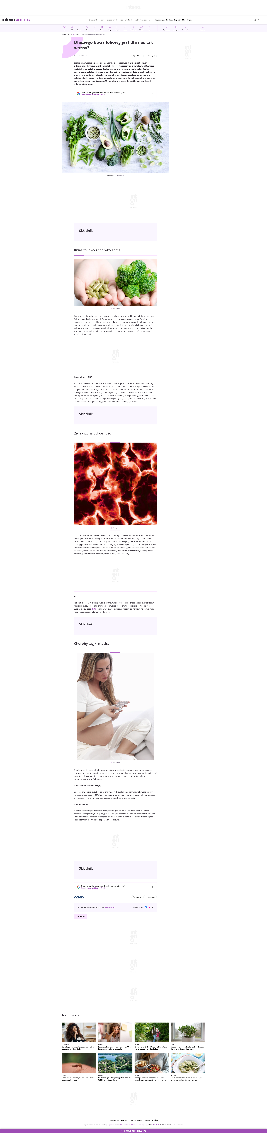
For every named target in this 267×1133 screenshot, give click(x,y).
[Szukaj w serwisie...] (255, 19)
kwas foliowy (80, 916)
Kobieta (70, 34)
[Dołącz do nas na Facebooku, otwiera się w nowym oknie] (145, 907)
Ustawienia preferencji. (138, 1124)
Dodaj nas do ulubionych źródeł (103, 95)
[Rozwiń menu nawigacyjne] (263, 19)
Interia (64, 34)
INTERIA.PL (156, 1125)
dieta (94, 609)
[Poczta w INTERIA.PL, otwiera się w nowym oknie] (259, 19)
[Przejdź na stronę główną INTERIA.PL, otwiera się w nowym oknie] (9, 20)
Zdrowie (76, 34)
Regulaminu (111, 1125)
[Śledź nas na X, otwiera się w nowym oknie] (152, 907)
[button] (110, 19)
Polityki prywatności (124, 1125)
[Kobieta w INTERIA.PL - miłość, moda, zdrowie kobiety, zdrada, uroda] (23, 20)
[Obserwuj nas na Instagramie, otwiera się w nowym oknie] (149, 907)
